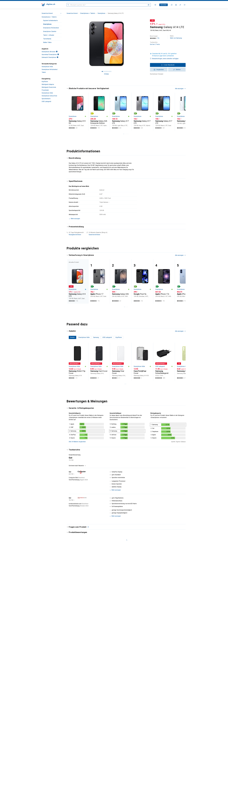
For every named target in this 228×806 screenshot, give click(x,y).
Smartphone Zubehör (49, 31)
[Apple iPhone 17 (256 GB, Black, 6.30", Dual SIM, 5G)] (99, 281)
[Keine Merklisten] (180, 4)
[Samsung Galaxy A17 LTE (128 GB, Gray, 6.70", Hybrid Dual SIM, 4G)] (142, 112)
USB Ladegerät (46, 101)
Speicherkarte (46, 98)
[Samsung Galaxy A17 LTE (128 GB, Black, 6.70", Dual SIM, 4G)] (164, 112)
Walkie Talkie (47, 42)
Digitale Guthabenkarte (50, 20)
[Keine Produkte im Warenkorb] (184, 4)
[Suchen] (68, 5)
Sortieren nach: (73, 465)
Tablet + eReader (48, 35)
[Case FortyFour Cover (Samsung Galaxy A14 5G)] (142, 362)
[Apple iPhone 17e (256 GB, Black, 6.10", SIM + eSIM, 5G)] (164, 281)
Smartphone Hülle (47, 66)
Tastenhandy (47, 39)
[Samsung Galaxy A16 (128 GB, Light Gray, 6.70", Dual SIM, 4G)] (185, 112)
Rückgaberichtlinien (75, 234)
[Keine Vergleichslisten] (176, 4)
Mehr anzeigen (116, 490)
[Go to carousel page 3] (126, 133)
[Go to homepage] (48, 4)
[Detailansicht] (86, 431)
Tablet (44, 72)
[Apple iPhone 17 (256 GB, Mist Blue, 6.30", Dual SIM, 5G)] (185, 281)
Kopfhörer (45, 81)
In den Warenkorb (169, 65)
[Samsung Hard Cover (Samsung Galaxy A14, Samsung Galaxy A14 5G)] (99, 362)
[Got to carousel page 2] (103, 71)
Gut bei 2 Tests (155, 43)
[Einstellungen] (155, 4)
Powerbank (45, 90)
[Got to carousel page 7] (110, 71)
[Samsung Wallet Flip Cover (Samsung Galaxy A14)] (77, 362)
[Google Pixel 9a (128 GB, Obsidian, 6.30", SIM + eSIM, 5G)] (142, 281)
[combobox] (81, 466)
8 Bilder (106, 74)
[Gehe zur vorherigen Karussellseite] (70, 111)
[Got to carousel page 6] (109, 71)
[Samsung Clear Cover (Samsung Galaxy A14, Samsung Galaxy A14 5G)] (121, 362)
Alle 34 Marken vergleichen (77, 442)
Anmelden (163, 5)
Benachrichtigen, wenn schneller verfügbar (165, 58)
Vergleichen (160, 69)
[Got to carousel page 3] (105, 71)
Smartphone (47, 24)
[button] (168, 55)
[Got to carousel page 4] (106, 71)
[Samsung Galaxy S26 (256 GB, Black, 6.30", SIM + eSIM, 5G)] (121, 281)
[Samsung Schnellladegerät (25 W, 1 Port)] (164, 362)
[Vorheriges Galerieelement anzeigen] (66, 44)
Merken (178, 69)
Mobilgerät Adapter (48, 84)
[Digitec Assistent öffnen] (171, 4)
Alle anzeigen (179, 88)
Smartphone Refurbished (51, 28)
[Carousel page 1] (102, 71)
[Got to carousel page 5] (107, 71)
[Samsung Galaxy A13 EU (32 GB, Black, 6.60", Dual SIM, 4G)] (77, 112)
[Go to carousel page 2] (125, 133)
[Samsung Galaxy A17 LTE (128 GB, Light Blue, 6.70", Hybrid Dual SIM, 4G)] (121, 112)
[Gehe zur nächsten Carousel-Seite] (182, 111)
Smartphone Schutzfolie (49, 96)
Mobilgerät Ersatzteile (49, 87)
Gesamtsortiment (47, 13)
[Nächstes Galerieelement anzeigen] (147, 44)
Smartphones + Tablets (49, 17)
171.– (154, 24)
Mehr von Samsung (176, 37)
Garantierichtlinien (94, 234)
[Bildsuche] (148, 5)
